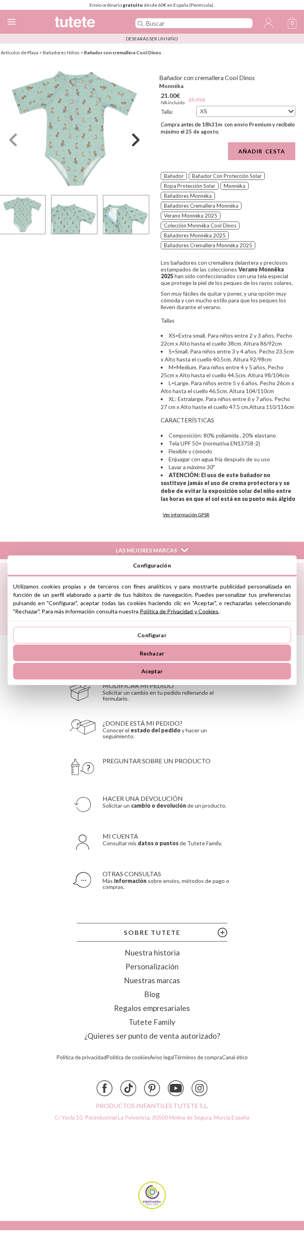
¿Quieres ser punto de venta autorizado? (152, 1036)
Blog (152, 994)
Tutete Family (152, 1022)
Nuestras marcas (152, 980)
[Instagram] (199, 1088)
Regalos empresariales (152, 1008)
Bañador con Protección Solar (227, 176)
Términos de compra (198, 1057)
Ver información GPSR (186, 515)
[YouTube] (176, 1088)
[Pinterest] (152, 1088)
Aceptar (152, 671)
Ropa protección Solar (189, 186)
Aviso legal (162, 1057)
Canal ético (235, 1057)
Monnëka (171, 85)
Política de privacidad (81, 1057)
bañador (174, 176)
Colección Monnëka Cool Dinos (200, 225)
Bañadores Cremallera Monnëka (201, 206)
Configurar (151, 635)
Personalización (152, 966)
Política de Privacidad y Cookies (179, 611)
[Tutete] (84, 23)
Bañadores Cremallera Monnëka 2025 (208, 245)
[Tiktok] (128, 1088)
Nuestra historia (152, 952)
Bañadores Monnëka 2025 (195, 235)
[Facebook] (104, 1088)
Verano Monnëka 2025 (190, 215)
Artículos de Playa (19, 52)
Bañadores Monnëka (188, 196)
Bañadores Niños (61, 52)
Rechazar (152, 653)
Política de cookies (128, 1057)
